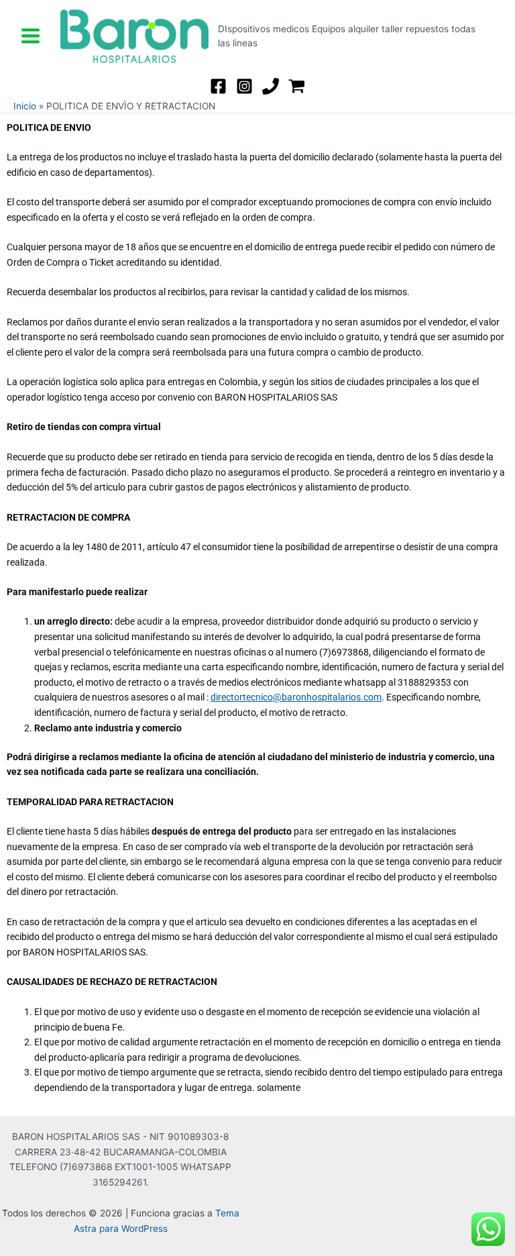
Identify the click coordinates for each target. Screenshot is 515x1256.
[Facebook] (218, 86)
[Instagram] (244, 86)
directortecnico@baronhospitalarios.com (296, 697)
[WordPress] (297, 86)
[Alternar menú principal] (30, 36)
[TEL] (271, 86)
